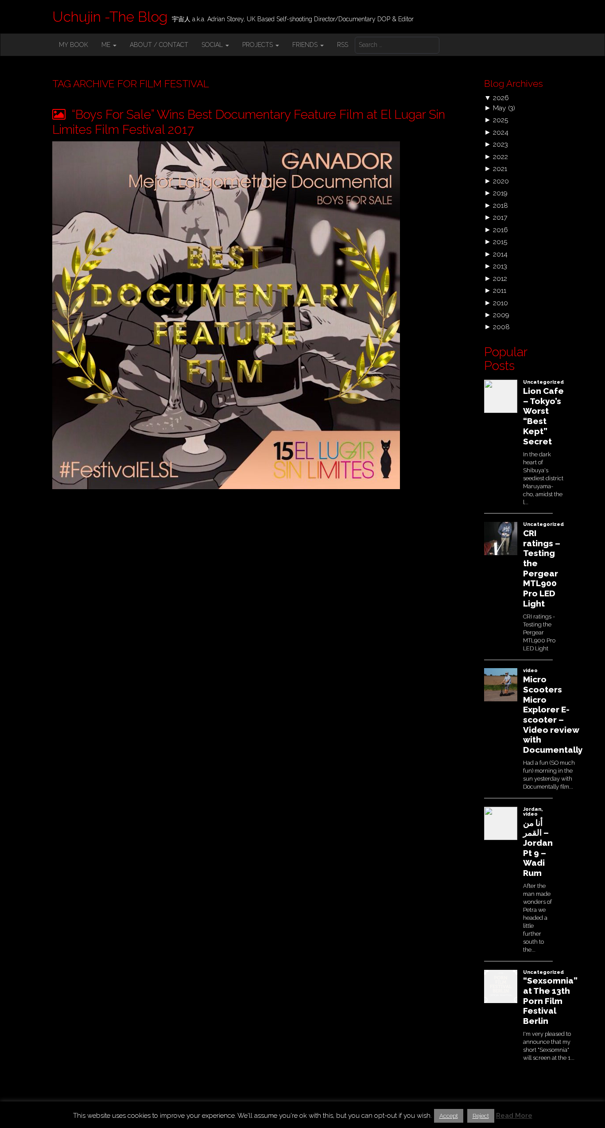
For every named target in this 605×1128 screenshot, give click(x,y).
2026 (501, 97)
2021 (500, 168)
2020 (501, 181)
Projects (258, 44)
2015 (500, 241)
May (499, 108)
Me (106, 44)
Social (213, 44)
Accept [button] (448, 1115)
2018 (500, 205)
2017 (500, 217)
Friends (305, 44)
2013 (500, 266)
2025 (500, 120)
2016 (500, 230)
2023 (500, 144)
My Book (73, 44)
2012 (500, 278)
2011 (499, 290)
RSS (342, 44)
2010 (500, 303)
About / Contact (159, 44)
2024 (500, 132)
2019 (500, 193)
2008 (501, 327)
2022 (500, 156)
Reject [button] (481, 1115)
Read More (514, 1116)
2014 (500, 254)
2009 (501, 315)
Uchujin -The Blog (109, 16)
